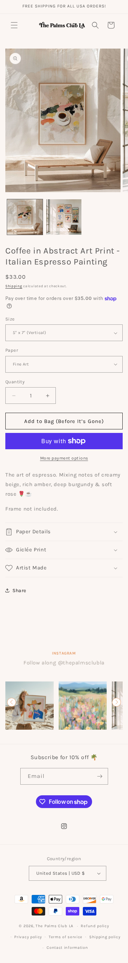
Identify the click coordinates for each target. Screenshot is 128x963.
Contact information (67, 947)
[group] (29, 705)
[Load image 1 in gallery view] (25, 217)
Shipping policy (105, 937)
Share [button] (19, 591)
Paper (11, 350)
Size (10, 319)
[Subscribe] (100, 776)
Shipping (13, 286)
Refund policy (95, 926)
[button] (14, 25)
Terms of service (65, 937)
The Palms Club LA (54, 926)
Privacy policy (28, 937)
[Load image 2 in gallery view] (64, 217)
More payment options (64, 458)
